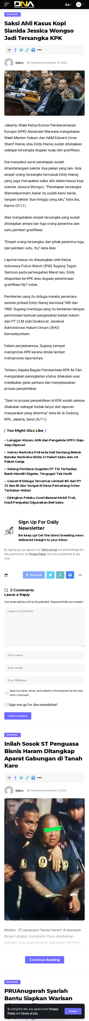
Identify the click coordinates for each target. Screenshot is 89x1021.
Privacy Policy (37, 554)
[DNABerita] (24, 4)
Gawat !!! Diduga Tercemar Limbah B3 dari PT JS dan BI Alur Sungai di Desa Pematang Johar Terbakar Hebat (42, 486)
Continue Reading (44, 959)
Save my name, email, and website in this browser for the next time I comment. (46, 693)
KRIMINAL (12, 14)
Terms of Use (29, 1013)
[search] (59, 4)
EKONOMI (12, 982)
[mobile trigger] (8, 4)
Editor (20, 62)
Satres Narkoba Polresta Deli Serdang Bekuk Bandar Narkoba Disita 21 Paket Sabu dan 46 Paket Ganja (42, 457)
